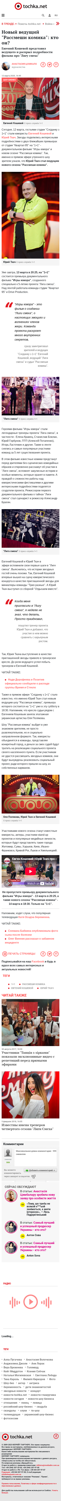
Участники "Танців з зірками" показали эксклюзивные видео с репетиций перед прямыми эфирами (28, 1058)
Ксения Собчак (36, 1371)
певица (37, 1402)
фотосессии (11, 1418)
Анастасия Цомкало (24, 64)
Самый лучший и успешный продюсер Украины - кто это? (37, 1226)
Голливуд (33, 1367)
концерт (35, 1391)
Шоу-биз (9, 1383)
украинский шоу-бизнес (39, 1414)
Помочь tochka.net (29, 23)
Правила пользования (11, 1484)
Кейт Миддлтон (13, 1371)
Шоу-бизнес (9, 80)
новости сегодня (14, 1398)
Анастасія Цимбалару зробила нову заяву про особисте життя (38, 1194)
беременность (12, 1387)
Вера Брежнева (13, 1367)
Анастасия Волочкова (39, 1359)
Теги (6, 1349)
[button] (49, 15)
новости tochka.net (15, 1394)
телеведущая (12, 1414)
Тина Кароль (11, 1379)
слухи (23, 1410)
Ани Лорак (37, 1363)
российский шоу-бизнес (18, 1406)
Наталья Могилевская (17, 1375)
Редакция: (6, 1472)
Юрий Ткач (47, 988)
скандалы (10, 1410)
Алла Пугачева (13, 1359)
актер (21, 1383)
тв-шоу (35, 1410)
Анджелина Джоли (15, 1363)
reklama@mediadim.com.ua (47, 1465)
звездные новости (15, 1391)
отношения (10, 1402)
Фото (52, 1379)
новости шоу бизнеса (41, 1398)
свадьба (42, 1406)
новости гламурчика (43, 1394)
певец (25, 1402)
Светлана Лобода (46, 1375)
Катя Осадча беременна (33, 917)
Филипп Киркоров (34, 1379)
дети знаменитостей (38, 1387)
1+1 (13, 984)
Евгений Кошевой (40, 133)
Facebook (38, 961)
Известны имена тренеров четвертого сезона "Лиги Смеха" (28, 1127)
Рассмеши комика (33, 984)
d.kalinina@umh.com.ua (11, 1474)
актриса (34, 1383)
